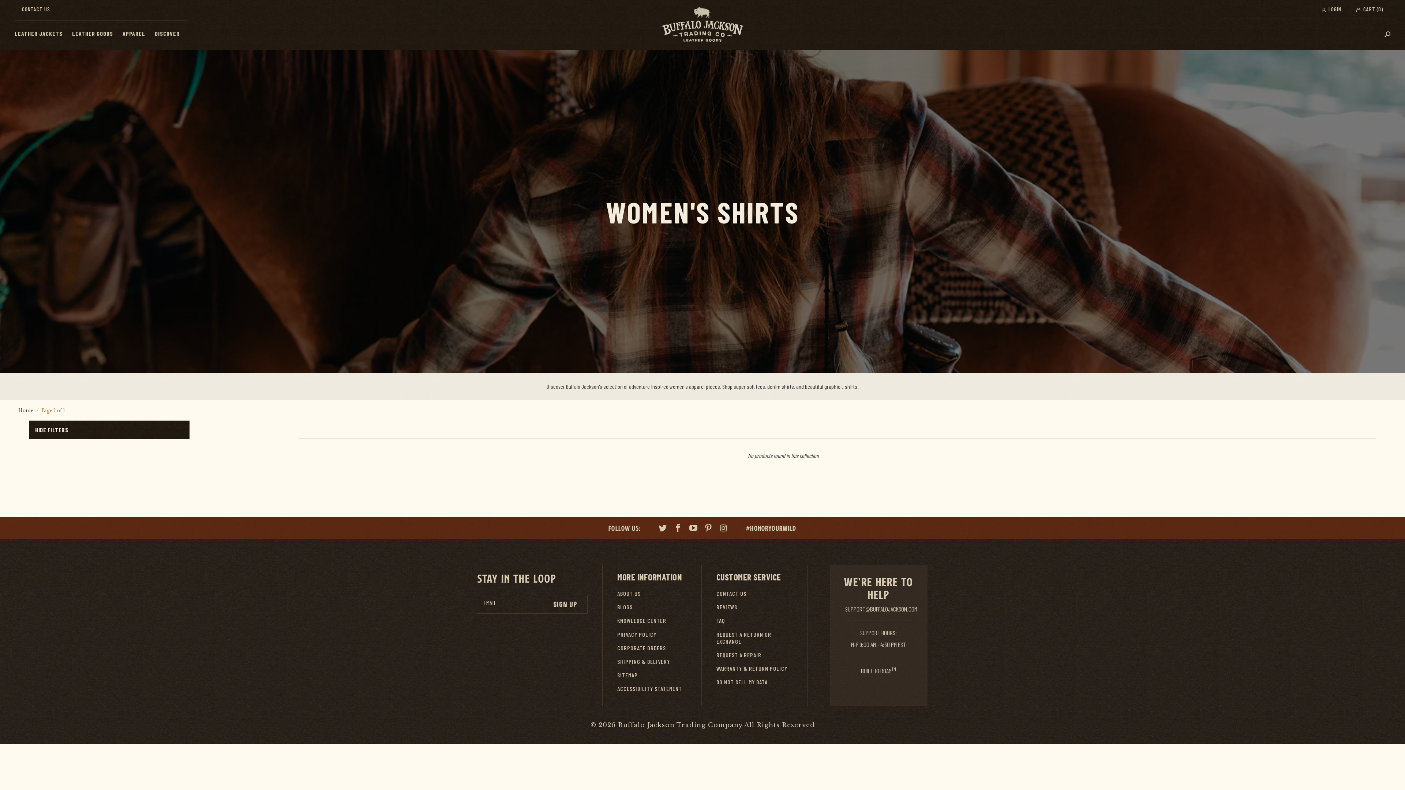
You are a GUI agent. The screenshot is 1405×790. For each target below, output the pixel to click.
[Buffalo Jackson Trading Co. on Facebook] (678, 529)
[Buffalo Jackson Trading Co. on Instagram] (724, 529)
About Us (629, 593)
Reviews (726, 606)
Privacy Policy (636, 634)
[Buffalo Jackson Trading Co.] (702, 25)
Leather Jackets (39, 33)
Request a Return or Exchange (743, 638)
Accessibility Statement (649, 688)
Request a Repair (738, 654)
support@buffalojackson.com (881, 609)
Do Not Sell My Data (742, 681)
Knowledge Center (641, 620)
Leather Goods (92, 33)
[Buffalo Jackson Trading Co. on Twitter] (662, 529)
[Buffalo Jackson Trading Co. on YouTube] (693, 529)
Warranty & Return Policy (751, 668)
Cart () (1372, 9)
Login (1334, 9)
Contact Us (36, 9)
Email (490, 603)
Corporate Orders (641, 647)
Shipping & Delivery (643, 661)
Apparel (134, 33)
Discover (167, 33)
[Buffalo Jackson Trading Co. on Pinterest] (708, 529)
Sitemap (627, 675)
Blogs (625, 606)
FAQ (720, 620)
